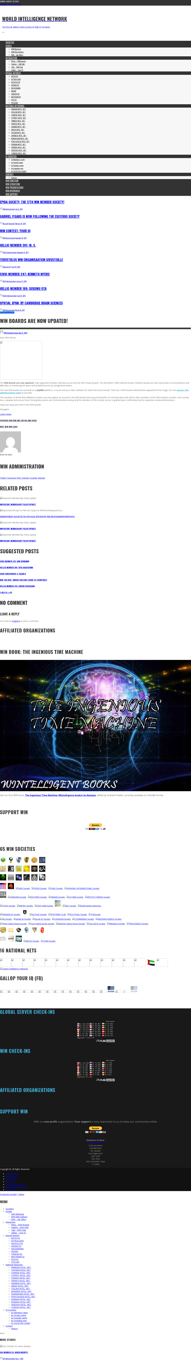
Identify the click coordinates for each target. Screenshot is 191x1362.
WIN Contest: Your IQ (15, 230)
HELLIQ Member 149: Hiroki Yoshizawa (17, 586)
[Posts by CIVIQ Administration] (1, 281)
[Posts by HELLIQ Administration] (1, 252)
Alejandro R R (7, 267)
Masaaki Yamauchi (9, 223)
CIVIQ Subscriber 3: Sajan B (13, 573)
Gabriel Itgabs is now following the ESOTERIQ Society (40, 216)
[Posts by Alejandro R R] (1, 267)
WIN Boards (10, 312)
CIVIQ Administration (9, 281)
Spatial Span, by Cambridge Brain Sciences (31, 302)
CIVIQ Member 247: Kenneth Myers (25, 273)
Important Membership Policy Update (18, 504)
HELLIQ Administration (10, 252)
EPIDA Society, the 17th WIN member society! (32, 201)
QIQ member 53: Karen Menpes (14, 1355)
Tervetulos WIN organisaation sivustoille (31, 259)
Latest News (3, 312)
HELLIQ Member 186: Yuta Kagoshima (16, 567)
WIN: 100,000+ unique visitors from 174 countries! (23, 579)
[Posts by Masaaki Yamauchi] (1, 223)
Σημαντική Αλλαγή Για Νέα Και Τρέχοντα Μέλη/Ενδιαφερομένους (37, 516)
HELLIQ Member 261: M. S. (18, 245)
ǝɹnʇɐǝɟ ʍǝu (6, 592)
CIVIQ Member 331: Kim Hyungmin (14, 561)
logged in (16, 621)
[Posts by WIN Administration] (1, 209)
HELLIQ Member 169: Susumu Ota (23, 288)
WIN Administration (9, 209)
